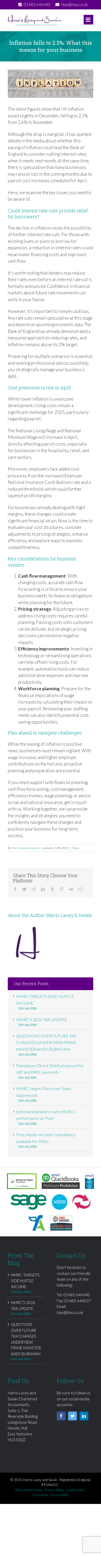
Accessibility (60, 1495)
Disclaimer (40, 1495)
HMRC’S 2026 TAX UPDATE (41, 1019)
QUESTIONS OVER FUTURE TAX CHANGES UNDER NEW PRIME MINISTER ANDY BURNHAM (46, 1042)
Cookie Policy (75, 1490)
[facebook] (61, 1416)
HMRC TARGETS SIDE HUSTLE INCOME (25, 1281)
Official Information (28, 1490)
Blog (75, 848)
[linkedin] (84, 1416)
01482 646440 (76, 1294)
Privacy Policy (54, 1490)
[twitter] (72, 1416)
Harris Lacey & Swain (26, 848)
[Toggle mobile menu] (88, 19)
